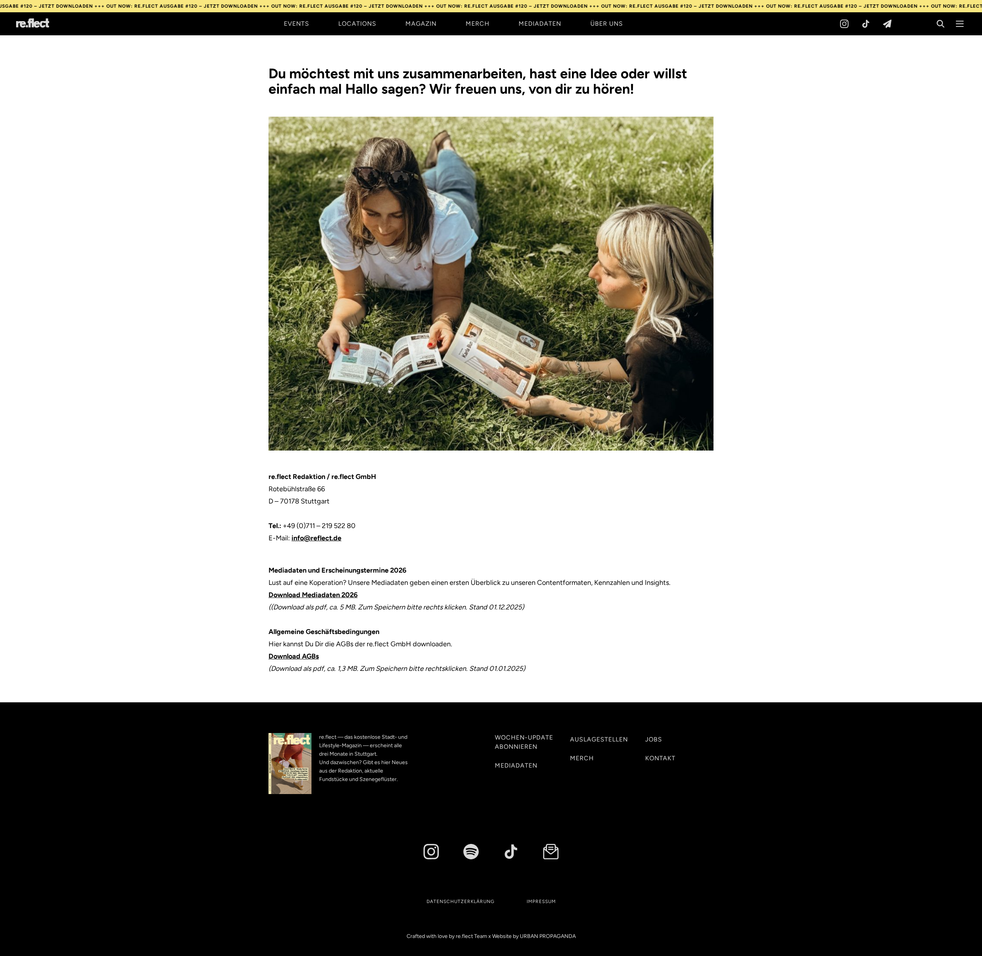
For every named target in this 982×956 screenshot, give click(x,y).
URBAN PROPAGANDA (548, 936)
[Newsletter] (887, 24)
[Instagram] (844, 24)
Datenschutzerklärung (460, 901)
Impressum (541, 901)
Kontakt (660, 758)
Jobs (653, 739)
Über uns (606, 23)
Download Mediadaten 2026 (313, 595)
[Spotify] (471, 851)
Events (296, 23)
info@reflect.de (316, 538)
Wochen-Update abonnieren (524, 742)
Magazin (421, 23)
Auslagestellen (599, 739)
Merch (477, 23)
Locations (357, 23)
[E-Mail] (551, 851)
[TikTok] (866, 24)
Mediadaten (540, 23)
